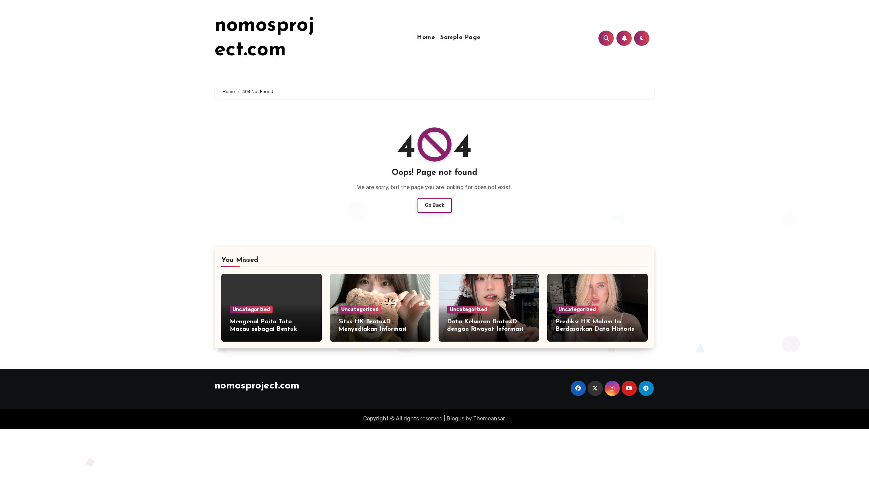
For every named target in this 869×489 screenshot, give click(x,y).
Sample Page (460, 38)
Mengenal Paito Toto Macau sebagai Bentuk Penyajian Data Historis (265, 329)
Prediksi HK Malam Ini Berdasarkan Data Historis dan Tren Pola (595, 329)
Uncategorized (251, 309)
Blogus (455, 418)
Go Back (434, 205)
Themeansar (489, 418)
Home (426, 38)
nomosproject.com (257, 386)
